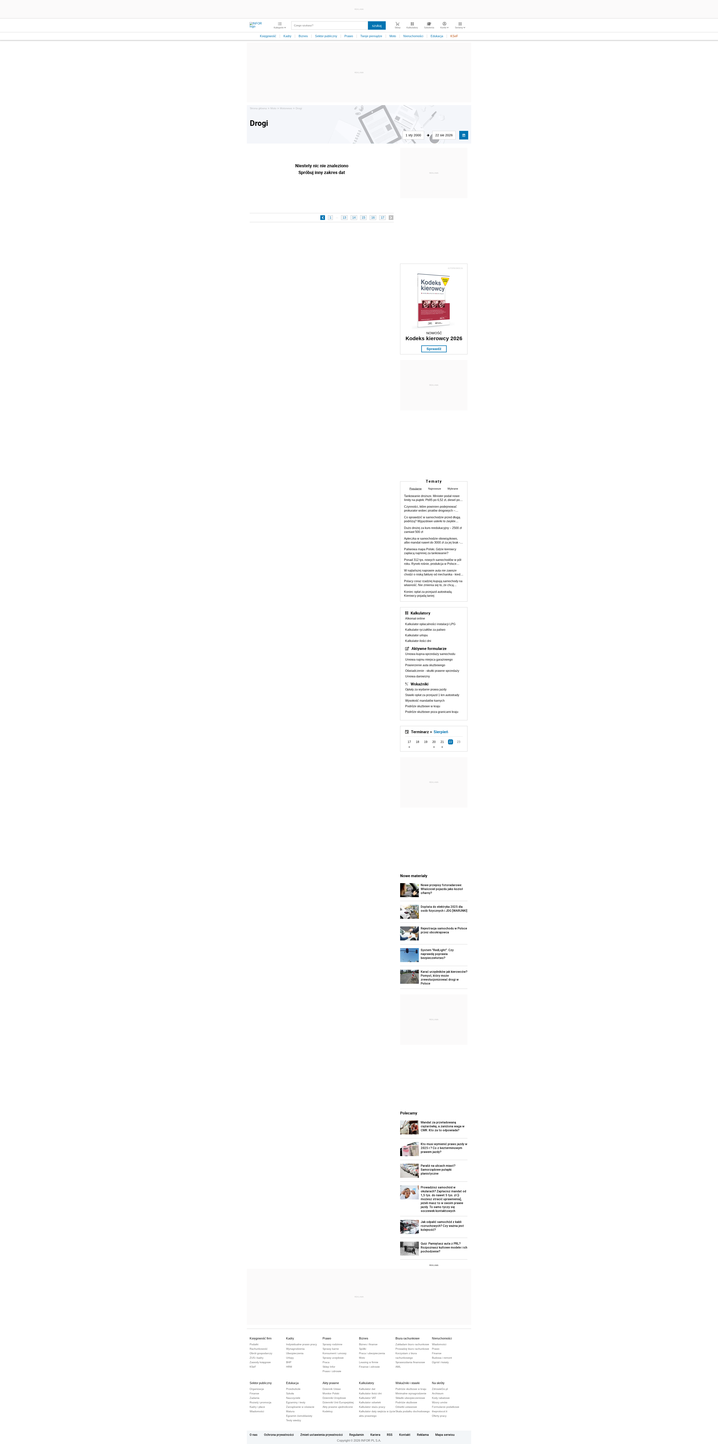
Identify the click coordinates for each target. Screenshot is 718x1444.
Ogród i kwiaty (440, 1362)
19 (425, 741)
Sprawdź (433, 349)
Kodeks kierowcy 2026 (434, 338)
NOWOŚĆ (434, 333)
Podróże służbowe (406, 1402)
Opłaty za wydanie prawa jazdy (426, 689)
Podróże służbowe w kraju (422, 706)
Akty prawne (331, 1383)
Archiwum (438, 1393)
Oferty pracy (439, 1415)
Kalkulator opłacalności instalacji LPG (430, 624)
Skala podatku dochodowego (412, 1411)
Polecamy (408, 1113)
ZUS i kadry (256, 1357)
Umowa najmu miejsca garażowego (429, 659)
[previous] (322, 217)
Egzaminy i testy (295, 1402)
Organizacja (257, 1388)
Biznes (303, 36)
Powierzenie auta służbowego (425, 665)
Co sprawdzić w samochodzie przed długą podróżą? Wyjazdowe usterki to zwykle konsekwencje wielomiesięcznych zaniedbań (432, 519)
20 (434, 741)
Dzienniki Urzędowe (334, 1397)
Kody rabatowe (441, 1397)
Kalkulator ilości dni (418, 640)
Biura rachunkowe (407, 1338)
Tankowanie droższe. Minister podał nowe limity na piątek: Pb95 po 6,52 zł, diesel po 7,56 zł (432, 498)
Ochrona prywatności (279, 1435)
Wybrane (452, 488)
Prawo (348, 36)
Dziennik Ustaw (332, 1388)
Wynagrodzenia (295, 1348)
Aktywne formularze (429, 648)
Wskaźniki (419, 684)
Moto (392, 36)
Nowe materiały (413, 875)
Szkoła (290, 1393)
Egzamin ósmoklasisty (299, 1415)
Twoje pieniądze (371, 36)
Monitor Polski (331, 1393)
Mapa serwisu (445, 1435)
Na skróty (438, 1383)
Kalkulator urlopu (416, 635)
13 (344, 217)
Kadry (287, 36)
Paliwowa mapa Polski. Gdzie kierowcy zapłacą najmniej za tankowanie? (430, 551)
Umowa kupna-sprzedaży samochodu (430, 654)
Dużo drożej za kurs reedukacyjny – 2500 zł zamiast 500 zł (433, 529)
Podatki (254, 1344)
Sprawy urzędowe (333, 1357)
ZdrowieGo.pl (440, 1388)
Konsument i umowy (334, 1353)
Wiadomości (439, 1344)
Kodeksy (328, 1411)
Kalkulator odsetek (370, 1402)
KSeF (454, 36)
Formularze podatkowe (445, 1406)
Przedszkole (293, 1388)
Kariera (375, 1435)
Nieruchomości (413, 36)
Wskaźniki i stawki (407, 1383)
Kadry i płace (257, 1406)
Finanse (436, 1353)
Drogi (299, 108)
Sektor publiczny (326, 36)
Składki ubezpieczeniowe (410, 1397)
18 (417, 741)
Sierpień (441, 731)
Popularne (415, 488)
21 (442, 741)
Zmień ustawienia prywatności (321, 1435)
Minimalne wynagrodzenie (410, 1393)
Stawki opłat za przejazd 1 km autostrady (432, 695)
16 (373, 217)
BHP (288, 1362)
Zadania (254, 1397)
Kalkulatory (420, 613)
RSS (389, 1435)
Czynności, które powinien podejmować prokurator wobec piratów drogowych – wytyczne (430, 509)
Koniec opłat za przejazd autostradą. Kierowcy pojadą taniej (428, 593)
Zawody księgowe (260, 1362)
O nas (253, 1435)
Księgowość (268, 36)
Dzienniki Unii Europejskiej (338, 1402)
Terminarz (420, 731)
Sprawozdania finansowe (410, 1362)
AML (398, 1366)
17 (382, 217)
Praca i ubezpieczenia (372, 1353)
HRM (289, 1366)
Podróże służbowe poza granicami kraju (431, 711)
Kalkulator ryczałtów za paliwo (425, 629)
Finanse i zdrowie (369, 1366)
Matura (290, 1411)
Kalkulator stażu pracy (372, 1406)
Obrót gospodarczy (261, 1353)
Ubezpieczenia (294, 1353)
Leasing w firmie (368, 1362)
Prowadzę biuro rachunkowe (412, 1348)
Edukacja (437, 36)
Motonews (286, 108)
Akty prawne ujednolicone (338, 1406)
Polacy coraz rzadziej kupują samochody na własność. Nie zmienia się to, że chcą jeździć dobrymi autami (433, 583)
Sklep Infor (329, 1366)
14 (354, 217)
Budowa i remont (442, 1357)
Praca (326, 1362)
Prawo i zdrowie (332, 1371)
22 (450, 741)
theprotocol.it (439, 1411)
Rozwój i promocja (260, 1402)
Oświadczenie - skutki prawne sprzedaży (432, 670)
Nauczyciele (293, 1397)
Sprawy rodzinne (332, 1344)
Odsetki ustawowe (406, 1406)
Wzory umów (439, 1402)
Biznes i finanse (368, 1344)
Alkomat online (415, 618)
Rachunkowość (259, 1348)
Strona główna (258, 108)
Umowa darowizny (417, 676)
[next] (391, 217)
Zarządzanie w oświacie (300, 1406)
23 (458, 741)
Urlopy (290, 1357)
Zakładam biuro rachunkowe (412, 1344)
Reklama (423, 1435)
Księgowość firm (260, 1338)
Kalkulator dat (367, 1388)
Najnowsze (434, 488)
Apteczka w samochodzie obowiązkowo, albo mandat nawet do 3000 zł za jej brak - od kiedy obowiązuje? (432, 540)
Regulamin (356, 1435)
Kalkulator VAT (367, 1397)
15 (363, 217)
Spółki (362, 1348)
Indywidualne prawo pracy (301, 1344)
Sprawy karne (331, 1348)
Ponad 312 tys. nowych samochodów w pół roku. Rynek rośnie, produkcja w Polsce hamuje (432, 562)
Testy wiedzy (293, 1420)
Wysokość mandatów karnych (425, 700)
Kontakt (404, 1435)
